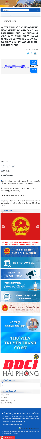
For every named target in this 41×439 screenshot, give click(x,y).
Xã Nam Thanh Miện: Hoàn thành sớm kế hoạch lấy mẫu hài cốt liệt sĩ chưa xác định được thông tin (20, 244)
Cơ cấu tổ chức (10, 21)
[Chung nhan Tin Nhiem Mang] (28, 428)
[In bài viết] (35, 53)
